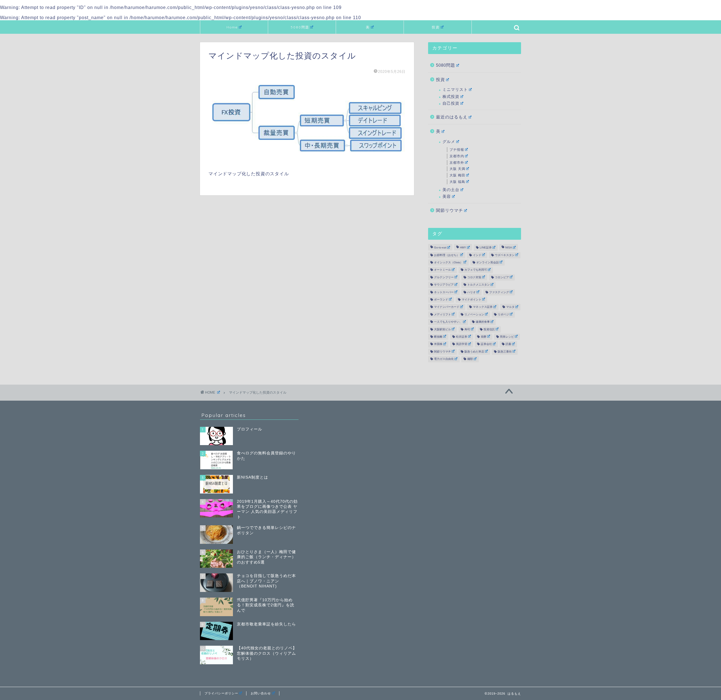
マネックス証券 (483, 307)
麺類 (470, 359)
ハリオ (471, 292)
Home (232, 27)
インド (477, 255)
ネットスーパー (444, 292)
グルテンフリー (444, 277)
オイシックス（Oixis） (448, 262)
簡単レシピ (507, 336)
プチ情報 (456, 150)
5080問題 (300, 27)
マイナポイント (471, 299)
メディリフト (442, 314)
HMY (463, 247)
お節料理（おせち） (446, 255)
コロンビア (502, 277)
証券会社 (486, 344)
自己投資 (450, 103)
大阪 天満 (457, 169)
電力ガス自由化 (444, 359)
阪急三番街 (505, 351)
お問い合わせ (261, 693)
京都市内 (456, 156)
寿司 (467, 329)
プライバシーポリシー (221, 693)
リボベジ (503, 314)
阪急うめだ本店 (474, 351)
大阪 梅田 (457, 175)
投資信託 (489, 329)
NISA (508, 247)
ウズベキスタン (505, 255)
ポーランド (441, 299)
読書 (508, 344)
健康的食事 (483, 322)
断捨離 (438, 336)
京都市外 (456, 163)
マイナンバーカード (446, 307)
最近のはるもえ (452, 117)
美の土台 (450, 190)
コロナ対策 (474, 277)
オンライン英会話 (487, 262)
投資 (436, 27)
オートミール (442, 270)
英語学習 (461, 344)
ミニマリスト (455, 90)
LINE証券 (486, 247)
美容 (446, 196)
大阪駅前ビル (442, 329)
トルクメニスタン (478, 284)
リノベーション (474, 314)
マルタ (510, 307)
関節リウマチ (449, 210)
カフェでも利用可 (475, 270)
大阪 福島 (457, 182)
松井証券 (461, 336)
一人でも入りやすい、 (448, 322)
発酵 (483, 336)
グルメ (448, 142)
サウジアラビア (444, 284)
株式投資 (450, 97)
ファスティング (499, 292)
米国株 (438, 344)
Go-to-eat (440, 247)
